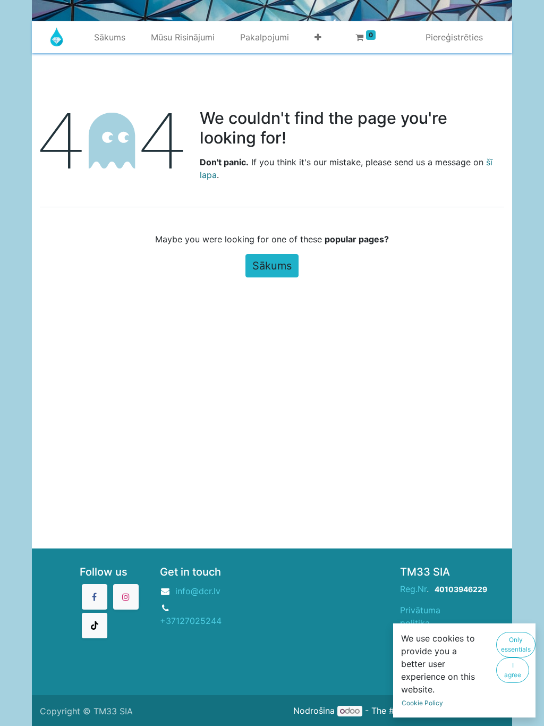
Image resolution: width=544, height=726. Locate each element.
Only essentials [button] (516, 644)
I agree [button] (512, 670)
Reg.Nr (413, 589)
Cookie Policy (422, 703)
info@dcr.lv (197, 591)
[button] (318, 37)
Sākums (272, 265)
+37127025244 (191, 620)
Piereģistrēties (454, 37)
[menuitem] (109, 37)
